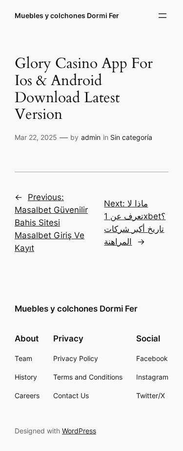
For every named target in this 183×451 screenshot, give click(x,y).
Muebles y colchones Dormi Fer (67, 15)
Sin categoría (131, 137)
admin (91, 137)
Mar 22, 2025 (36, 137)
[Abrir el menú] (162, 16)
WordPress (79, 431)
